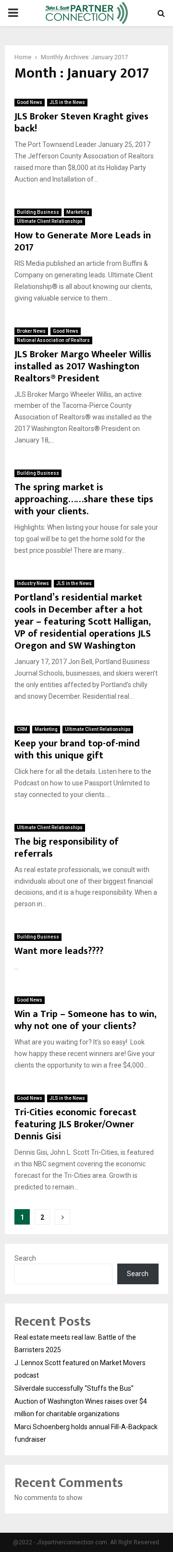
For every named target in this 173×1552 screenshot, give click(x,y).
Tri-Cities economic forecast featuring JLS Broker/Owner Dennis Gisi (75, 1124)
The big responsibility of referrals (66, 848)
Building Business (38, 212)
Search (25, 1258)
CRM (22, 729)
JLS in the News (67, 102)
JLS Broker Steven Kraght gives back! (81, 122)
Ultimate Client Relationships (50, 221)
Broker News (31, 331)
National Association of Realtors (53, 340)
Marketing (77, 212)
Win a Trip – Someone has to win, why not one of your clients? (85, 1020)
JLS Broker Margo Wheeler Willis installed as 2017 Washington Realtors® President (82, 366)
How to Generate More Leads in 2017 (82, 241)
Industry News (33, 583)
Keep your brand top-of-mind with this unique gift (77, 749)
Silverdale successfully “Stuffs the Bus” (74, 1388)
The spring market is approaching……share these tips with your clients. (83, 499)
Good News (29, 102)
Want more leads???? (58, 951)
